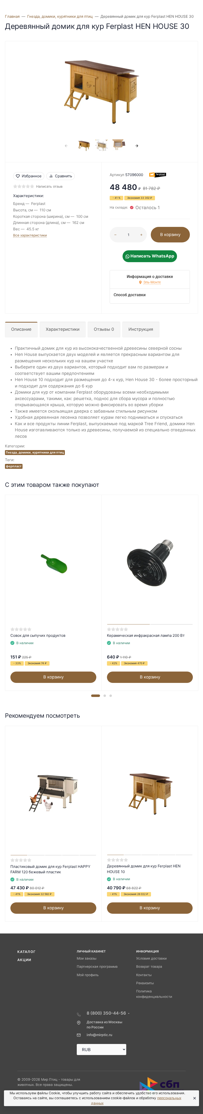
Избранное (32, 176)
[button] (95, 695)
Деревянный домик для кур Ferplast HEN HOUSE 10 (143, 869)
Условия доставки (151, 958)
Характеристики (62, 329)
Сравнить (63, 176)
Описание (21, 329)
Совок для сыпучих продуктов (37, 635)
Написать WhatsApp (151, 256)
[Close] (193, 1098)
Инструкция (140, 329)
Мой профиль (88, 975)
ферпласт (14, 466)
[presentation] (66, 145)
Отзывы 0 (104, 329)
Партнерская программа (97, 966)
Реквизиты (145, 983)
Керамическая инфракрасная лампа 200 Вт (146, 635)
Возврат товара (149, 966)
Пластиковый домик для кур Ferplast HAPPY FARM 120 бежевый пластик (50, 869)
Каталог (26, 952)
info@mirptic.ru (99, 1035)
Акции (24, 960)
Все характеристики (30, 235)
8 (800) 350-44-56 (106, 1013)
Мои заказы (86, 958)
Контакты (144, 975)
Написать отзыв (49, 186)
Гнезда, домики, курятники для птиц (35, 452)
